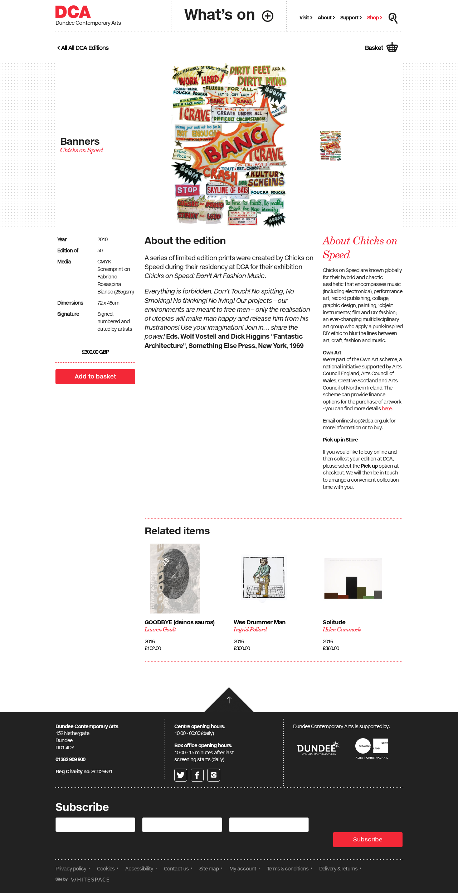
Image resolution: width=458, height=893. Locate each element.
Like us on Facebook (197, 775)
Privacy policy (70, 868)
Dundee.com (318, 748)
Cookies (105, 868)
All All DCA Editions (84, 48)
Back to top (229, 699)
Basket (374, 48)
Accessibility (139, 868)
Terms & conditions (287, 868)
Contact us (176, 868)
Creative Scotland (372, 748)
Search (393, 18)
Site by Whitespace (82, 880)
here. (387, 408)
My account (242, 868)
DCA (73, 11)
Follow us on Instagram (213, 775)
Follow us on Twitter (180, 775)
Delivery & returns (338, 868)
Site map (209, 868)
